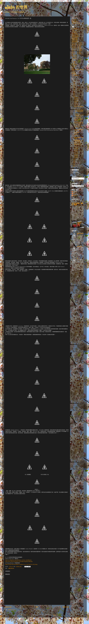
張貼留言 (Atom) (11, 609)
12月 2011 (76, 97)
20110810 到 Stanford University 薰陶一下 (78, 123)
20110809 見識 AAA (78, 125)
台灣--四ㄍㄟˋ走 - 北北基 (77, 44)
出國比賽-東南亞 (75, 36)
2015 (74, 89)
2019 (74, 82)
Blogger (54, 614)
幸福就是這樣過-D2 (78, 143)
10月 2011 (76, 101)
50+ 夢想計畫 (74, 28)
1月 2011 (76, 157)
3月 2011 (76, 153)
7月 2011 (76, 146)
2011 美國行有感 (77, 117)
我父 (73, 60)
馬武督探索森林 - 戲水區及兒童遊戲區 (78, 141)
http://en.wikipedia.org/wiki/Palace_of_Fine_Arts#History (18, 560)
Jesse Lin (75, 191)
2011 (74, 96)
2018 (74, 84)
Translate (81, 180)
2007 (74, 164)
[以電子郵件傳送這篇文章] (25, 566)
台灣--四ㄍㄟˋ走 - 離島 (76, 52)
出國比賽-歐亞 (75, 39)
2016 (74, 87)
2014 (74, 91)
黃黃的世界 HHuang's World (77, 23)
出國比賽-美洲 (11, 568)
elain (74, 193)
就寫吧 (73, 67)
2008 (74, 162)
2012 (74, 94)
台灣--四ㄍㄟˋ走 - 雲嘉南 (77, 50)
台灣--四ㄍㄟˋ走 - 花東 (76, 47)
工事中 (73, 30)
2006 (74, 166)
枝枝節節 (73, 63)
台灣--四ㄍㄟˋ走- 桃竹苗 (77, 53)
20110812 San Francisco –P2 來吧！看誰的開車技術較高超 (79, 111)
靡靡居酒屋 (74, 73)
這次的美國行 (76, 132)
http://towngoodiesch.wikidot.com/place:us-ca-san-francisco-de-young (21, 564)
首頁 (37, 607)
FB (74, 135)
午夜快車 (76, 134)
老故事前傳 (74, 58)
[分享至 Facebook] (28, 566)
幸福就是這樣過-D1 (78, 144)
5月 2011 (76, 150)
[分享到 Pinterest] (30, 566)
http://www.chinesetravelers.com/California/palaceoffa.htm (19, 561)
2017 (74, 86)
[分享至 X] (27, 566)
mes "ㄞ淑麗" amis (75, 75)
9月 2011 (76, 103)
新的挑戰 (73, 72)
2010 (74, 159)
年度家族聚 (74, 55)
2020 (74, 81)
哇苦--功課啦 (74, 64)
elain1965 (75, 195)
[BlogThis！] (26, 566)
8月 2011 (76, 104)
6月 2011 (76, 148)
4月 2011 (76, 152)
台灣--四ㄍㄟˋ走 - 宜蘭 (76, 46)
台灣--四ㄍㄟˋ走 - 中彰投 (77, 42)
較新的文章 (8, 607)
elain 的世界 (16, 8)
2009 (74, 161)
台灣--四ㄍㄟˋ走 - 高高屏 (77, 49)
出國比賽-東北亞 (75, 35)
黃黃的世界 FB (75, 21)
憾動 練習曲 (79, 246)
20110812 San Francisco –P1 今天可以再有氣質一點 (79, 115)
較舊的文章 (66, 607)
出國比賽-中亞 (75, 33)
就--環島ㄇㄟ (74, 66)
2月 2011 (76, 155)
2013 (74, 93)
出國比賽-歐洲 (75, 41)
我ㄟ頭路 (73, 61)
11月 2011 (76, 99)
